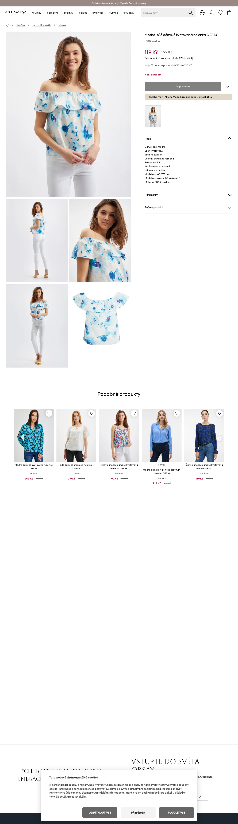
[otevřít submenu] (42, 13)
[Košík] (229, 12)
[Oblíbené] (220, 12)
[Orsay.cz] (15, 12)
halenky (62, 25)
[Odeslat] (200, 795)
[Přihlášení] (211, 12)
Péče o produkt (154, 207)
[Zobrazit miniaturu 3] (37, 326)
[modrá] (153, 116)
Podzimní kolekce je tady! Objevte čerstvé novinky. (119, 3)
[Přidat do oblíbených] (49, 413)
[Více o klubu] (202, 12)
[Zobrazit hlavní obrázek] (68, 114)
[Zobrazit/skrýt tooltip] (192, 58)
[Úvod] (7, 25)
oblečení (20, 25)
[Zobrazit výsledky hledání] (191, 13)
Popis (148, 138)
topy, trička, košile (41, 25)
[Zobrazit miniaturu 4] (100, 326)
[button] (227, 86)
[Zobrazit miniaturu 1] (37, 240)
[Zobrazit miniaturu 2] (100, 240)
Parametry (151, 194)
